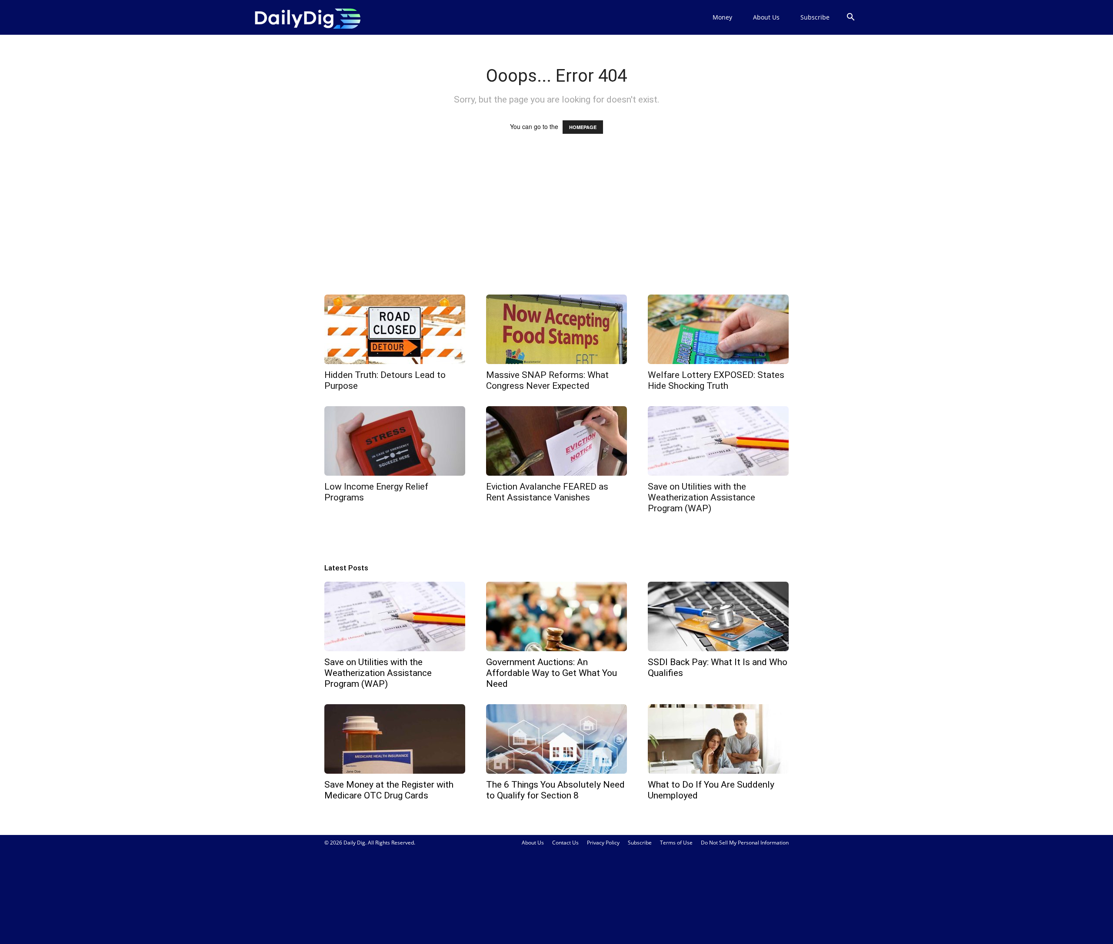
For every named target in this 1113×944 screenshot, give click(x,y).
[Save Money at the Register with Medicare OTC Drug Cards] (394, 739)
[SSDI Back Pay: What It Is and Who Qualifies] (718, 616)
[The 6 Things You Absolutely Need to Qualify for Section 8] (556, 739)
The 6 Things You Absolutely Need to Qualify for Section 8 (555, 790)
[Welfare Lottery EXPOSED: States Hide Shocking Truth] (718, 329)
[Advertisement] (556, 222)
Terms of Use (676, 842)
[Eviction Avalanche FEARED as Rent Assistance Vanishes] (556, 441)
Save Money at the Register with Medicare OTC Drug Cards (388, 790)
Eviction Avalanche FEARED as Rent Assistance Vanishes (547, 492)
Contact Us (565, 842)
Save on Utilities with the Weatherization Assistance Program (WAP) (701, 497)
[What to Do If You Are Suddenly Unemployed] (718, 739)
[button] (850, 18)
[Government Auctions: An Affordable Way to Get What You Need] (556, 616)
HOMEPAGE (582, 127)
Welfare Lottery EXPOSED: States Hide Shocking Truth (716, 380)
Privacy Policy (603, 842)
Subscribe (815, 17)
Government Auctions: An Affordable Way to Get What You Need (551, 673)
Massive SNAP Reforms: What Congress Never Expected (547, 380)
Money (722, 17)
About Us (766, 17)
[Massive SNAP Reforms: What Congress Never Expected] (556, 329)
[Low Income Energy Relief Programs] (394, 441)
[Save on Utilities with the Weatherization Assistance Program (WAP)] (718, 441)
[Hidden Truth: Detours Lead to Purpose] (394, 329)
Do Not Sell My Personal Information (745, 842)
